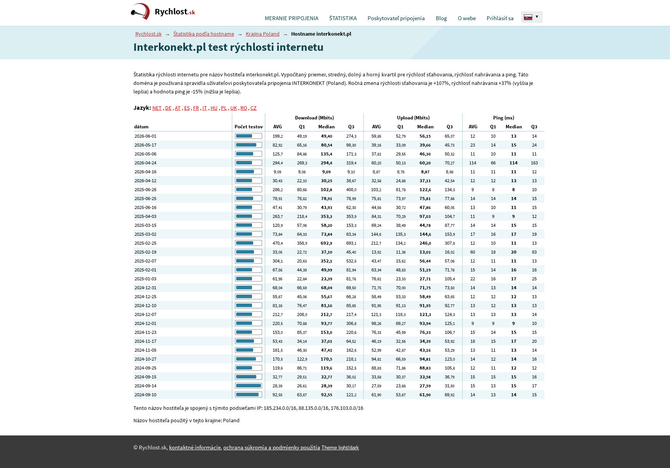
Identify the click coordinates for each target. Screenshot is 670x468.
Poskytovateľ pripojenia (396, 18)
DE (168, 107)
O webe (467, 18)
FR (196, 107)
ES (187, 107)
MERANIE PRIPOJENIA (291, 18)
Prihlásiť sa (500, 18)
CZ (253, 107)
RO (243, 107)
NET (157, 107)
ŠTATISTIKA (343, 18)
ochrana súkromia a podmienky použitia (271, 447)
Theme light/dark (340, 448)
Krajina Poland (263, 33)
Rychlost (175, 11)
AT (178, 107)
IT (204, 107)
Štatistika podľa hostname (203, 33)
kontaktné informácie (195, 447)
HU (214, 107)
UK (233, 107)
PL (224, 107)
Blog (441, 18)
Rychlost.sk (148, 33)
